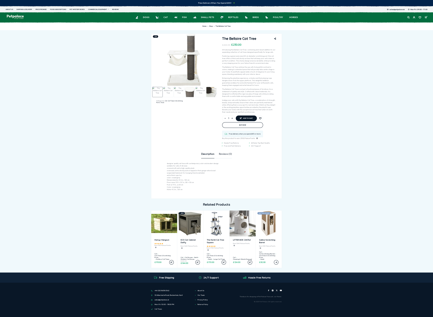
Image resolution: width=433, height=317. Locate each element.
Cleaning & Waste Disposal (242, 259)
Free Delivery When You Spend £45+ (214, 3)
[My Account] (414, 17)
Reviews (115, 9)
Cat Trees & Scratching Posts (162, 256)
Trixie (162, 102)
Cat (166, 17)
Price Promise (41, 9)
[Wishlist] (420, 18)
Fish (184, 17)
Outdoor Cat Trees (162, 259)
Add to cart (248, 117)
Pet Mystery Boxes (77, 9)
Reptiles (233, 17)
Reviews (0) (225, 153)
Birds (256, 17)
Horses (293, 17)
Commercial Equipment (97, 9)
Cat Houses (189, 257)
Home (204, 26)
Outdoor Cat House (187, 259)
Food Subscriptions (58, 9)
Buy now (242, 125)
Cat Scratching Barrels (267, 254)
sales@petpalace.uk (397, 9)
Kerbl (196, 257)
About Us (9, 9)
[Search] (408, 17)
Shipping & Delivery (24, 9)
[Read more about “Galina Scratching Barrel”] (276, 262)
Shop (211, 26)
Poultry (278, 17)
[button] (171, 262)
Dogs (146, 17)
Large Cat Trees (219, 259)
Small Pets (207, 17)
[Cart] (426, 17)
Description (207, 153)
